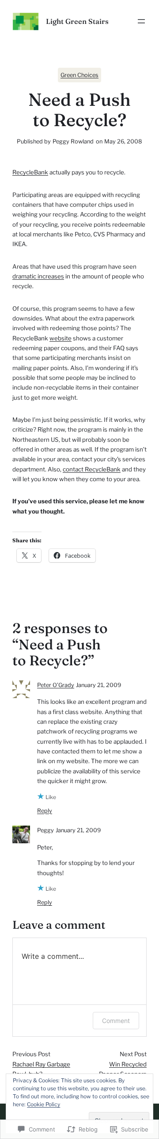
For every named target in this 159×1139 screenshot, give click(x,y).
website (60, 338)
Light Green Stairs (77, 21)
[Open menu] (141, 21)
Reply (44, 810)
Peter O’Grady (55, 685)
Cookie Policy (43, 1104)
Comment (116, 1020)
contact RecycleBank (92, 469)
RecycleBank (30, 172)
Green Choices (79, 75)
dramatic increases (38, 276)
